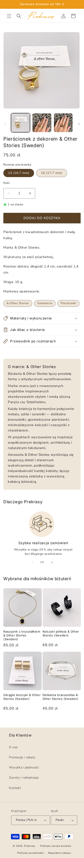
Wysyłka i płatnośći (24, 768)
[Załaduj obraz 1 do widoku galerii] (20, 122)
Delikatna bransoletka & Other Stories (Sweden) (60, 697)
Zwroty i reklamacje (24, 778)
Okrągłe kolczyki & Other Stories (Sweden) (22, 697)
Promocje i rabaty (22, 757)
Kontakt (15, 788)
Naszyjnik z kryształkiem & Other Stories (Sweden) (21, 635)
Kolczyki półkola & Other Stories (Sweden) (61, 633)
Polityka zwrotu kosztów (55, 846)
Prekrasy (29, 846)
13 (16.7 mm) (18, 173)
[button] (9, 16)
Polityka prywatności (30, 853)
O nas (13, 747)
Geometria (44, 303)
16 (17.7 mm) (51, 173)
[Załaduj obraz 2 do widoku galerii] (41, 122)
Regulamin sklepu (59, 853)
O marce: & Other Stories (32, 366)
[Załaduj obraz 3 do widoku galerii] (63, 122)
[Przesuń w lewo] (5, 124)
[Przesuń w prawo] (79, 124)
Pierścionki (68, 303)
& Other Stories (18, 303)
